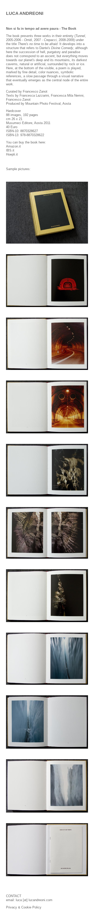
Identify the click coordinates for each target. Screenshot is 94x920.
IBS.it (10, 150)
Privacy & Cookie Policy (23, 907)
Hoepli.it (12, 154)
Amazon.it (13, 146)
